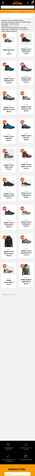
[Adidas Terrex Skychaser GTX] (9, 184)
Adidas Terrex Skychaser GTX (8, 195)
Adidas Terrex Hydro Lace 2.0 (26, 165)
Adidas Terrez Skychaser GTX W (26, 252)
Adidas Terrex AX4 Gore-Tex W (9, 108)
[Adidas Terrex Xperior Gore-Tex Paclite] (9, 241)
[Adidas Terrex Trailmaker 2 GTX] (26, 183)
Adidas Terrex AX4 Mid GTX (9, 80)
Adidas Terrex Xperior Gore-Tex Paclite (9, 253)
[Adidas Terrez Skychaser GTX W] (26, 241)
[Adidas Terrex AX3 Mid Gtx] (26, 39)
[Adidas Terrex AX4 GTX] (9, 126)
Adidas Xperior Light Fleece (26, 281)
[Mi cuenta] (28, 2)
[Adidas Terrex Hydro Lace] (9, 155)
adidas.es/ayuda (13, 26)
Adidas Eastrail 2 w (9, 51)
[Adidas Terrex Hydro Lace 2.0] (26, 154)
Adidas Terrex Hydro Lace (9, 166)
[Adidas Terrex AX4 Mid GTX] (9, 68)
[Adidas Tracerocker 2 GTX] (9, 270)
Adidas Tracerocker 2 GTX (9, 281)
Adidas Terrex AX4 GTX (9, 137)
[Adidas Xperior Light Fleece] (26, 269)
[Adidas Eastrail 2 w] (9, 40)
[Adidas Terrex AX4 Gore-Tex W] (9, 97)
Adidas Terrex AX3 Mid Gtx (26, 50)
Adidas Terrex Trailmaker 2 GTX (26, 194)
